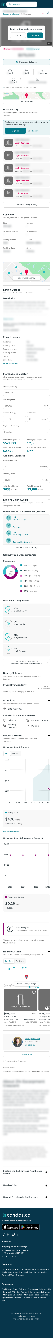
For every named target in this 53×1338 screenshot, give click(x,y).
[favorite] (34, 992)
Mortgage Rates (31, 1295)
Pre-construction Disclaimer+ (26, 1319)
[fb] (9, 1234)
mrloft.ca (19, 1269)
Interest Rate (9, 413)
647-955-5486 (30, 1045)
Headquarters (31, 1269)
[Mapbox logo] (9, 985)
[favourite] (43, 13)
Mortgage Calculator (12, 1295)
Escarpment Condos (11, 14)
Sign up (35, 35)
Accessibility (26, 1272)
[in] (14, 1234)
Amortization (32, 413)
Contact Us (45, 1289)
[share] (48, 13)
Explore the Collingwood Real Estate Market (22, 1172)
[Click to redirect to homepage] (3, 4)
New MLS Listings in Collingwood (20, 1197)
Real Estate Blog (9, 1289)
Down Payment (9, 400)
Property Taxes (9, 474)
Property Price (10, 386)
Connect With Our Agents (15, 1292)
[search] (21, 4)
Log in (18, 35)
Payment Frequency (11, 426)
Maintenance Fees (10, 461)
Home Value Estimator (39, 1292)
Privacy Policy (40, 1272)
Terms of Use (8, 1275)
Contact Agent (26, 1054)
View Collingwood (11, 831)
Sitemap (20, 1275)
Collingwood (26, 14)
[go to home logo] (16, 1215)
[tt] (4, 1234)
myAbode (20, 1221)
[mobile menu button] (49, 4)
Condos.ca (7, 1221)
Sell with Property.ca (28, 1289)
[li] (18, 1234)
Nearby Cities (10, 1185)
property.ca (7, 1269)
